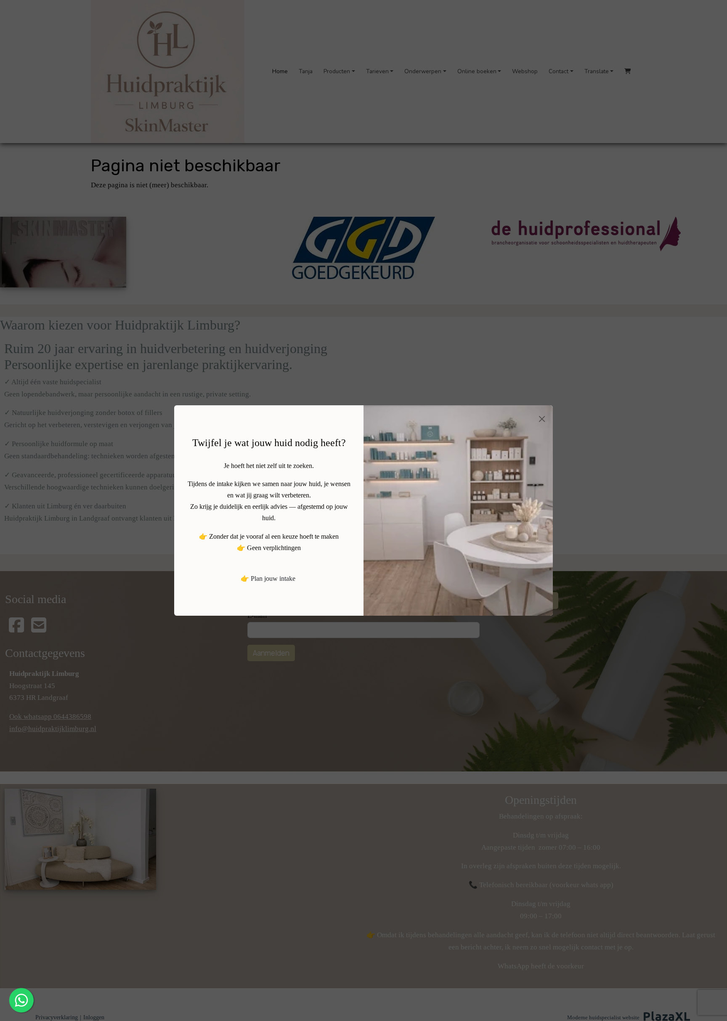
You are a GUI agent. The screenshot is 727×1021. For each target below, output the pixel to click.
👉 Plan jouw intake (268, 578)
